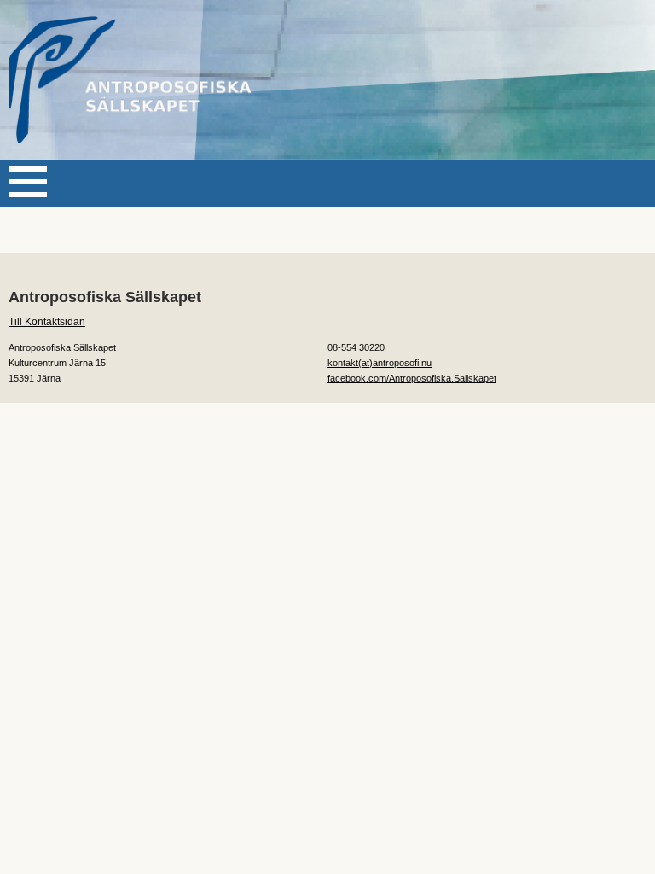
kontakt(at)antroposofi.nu (380, 363)
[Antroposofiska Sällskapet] (136, 80)
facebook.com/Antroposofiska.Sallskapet (412, 378)
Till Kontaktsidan (47, 322)
